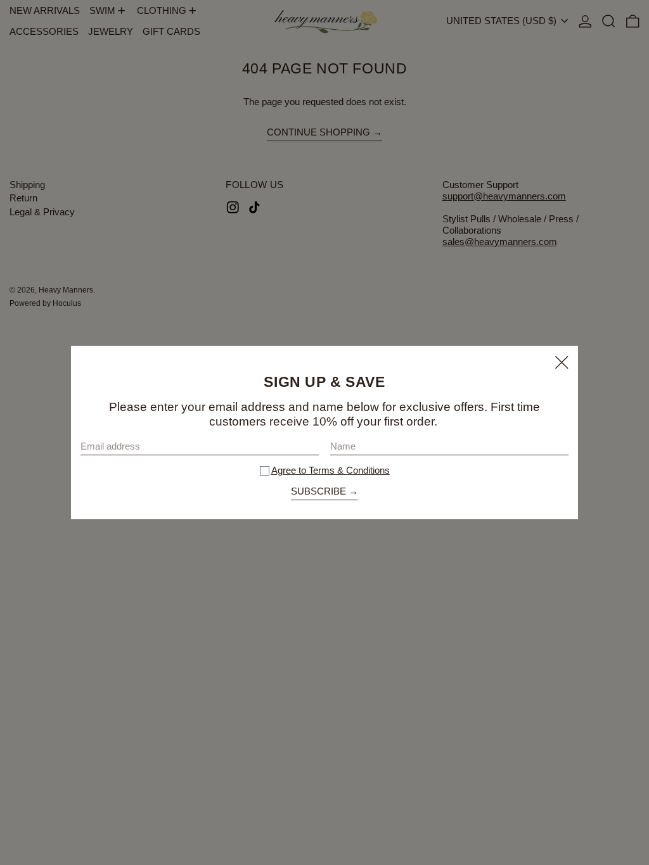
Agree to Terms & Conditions (330, 470)
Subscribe (318, 491)
